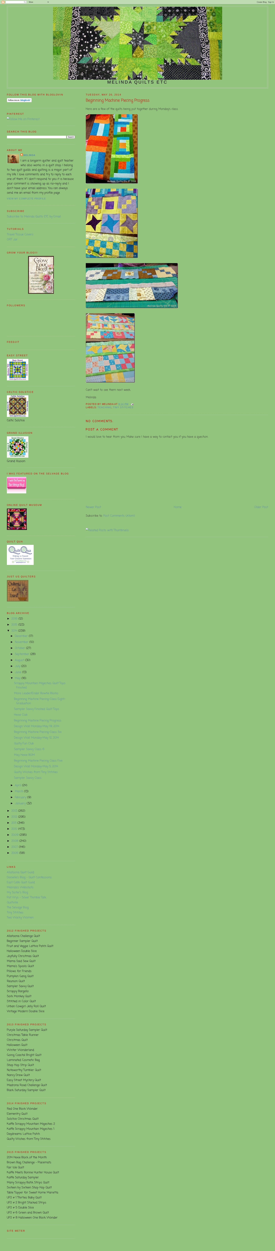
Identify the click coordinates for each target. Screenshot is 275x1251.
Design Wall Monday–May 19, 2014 (36, 726)
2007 (15, 847)
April (18, 785)
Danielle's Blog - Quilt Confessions (29, 877)
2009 (15, 835)
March (19, 791)
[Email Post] (131, 404)
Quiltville (12, 902)
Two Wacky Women (20, 917)
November (22, 642)
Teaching (104, 407)
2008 (15, 841)
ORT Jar (12, 239)
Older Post (261, 507)
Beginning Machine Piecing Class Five (38, 760)
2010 (14, 829)
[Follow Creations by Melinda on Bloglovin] (19, 101)
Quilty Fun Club (24, 743)
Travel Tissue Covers (20, 234)
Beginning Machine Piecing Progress (117, 100)
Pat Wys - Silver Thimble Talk (26, 897)
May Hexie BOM (24, 755)
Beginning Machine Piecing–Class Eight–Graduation (39, 701)
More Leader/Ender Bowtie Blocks (36, 693)
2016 (14, 619)
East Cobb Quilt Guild (21, 882)
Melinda (29, 155)
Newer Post (93, 507)
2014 (14, 631)
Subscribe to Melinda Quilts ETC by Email (34, 216)
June (18, 672)
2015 (14, 625)
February (21, 797)
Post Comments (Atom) (119, 516)
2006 (15, 853)
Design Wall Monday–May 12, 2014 (36, 738)
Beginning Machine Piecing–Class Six (38, 732)
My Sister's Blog (17, 892)
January (21, 803)
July (18, 666)
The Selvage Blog (18, 907)
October (20, 648)
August (20, 660)
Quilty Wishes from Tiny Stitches (36, 772)
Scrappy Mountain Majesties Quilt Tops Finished (39, 685)
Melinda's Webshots (20, 887)
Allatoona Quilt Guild (20, 872)
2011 (14, 823)
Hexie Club (21, 715)
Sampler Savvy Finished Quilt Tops (36, 709)
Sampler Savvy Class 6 (29, 749)
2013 (14, 811)
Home (177, 507)
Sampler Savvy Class (28, 778)
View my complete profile (26, 198)
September (22, 654)
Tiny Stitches (123, 407)
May (18, 678)
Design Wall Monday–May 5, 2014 (36, 766)
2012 (14, 817)
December (22, 636)
